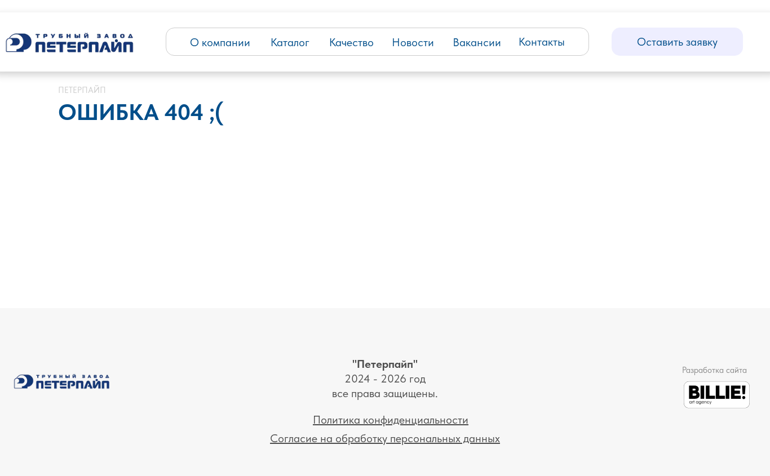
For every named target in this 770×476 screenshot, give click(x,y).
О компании (220, 42)
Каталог (290, 42)
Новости (413, 42)
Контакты (542, 41)
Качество (351, 42)
